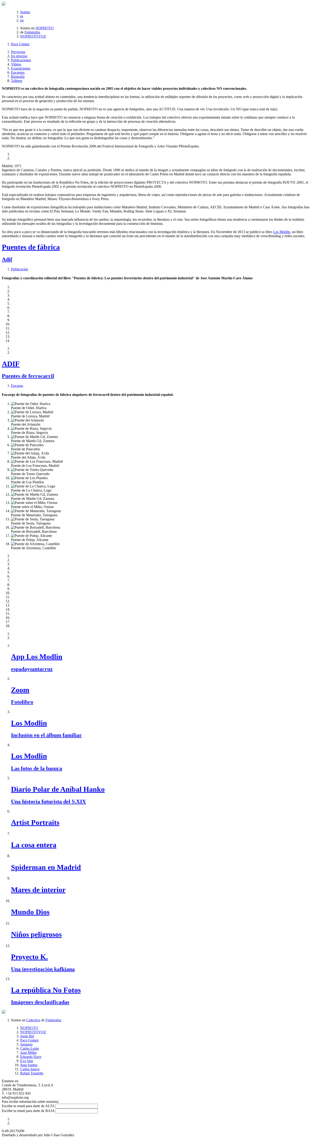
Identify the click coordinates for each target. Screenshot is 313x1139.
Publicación (19, 269)
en (22, 20)
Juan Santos (28, 1065)
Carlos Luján (29, 1048)
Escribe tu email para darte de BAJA (28, 1111)
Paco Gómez (20, 44)
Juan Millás (28, 1053)
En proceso (19, 56)
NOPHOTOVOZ (33, 36)
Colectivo (33, 1020)
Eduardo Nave (30, 1057)
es (21, 16)
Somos (25, 12)
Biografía (18, 77)
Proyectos (18, 52)
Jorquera (26, 1044)
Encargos (18, 72)
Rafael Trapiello (31, 1073)
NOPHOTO (45, 28)
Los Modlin (281, 232)
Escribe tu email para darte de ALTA (28, 1106)
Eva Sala (26, 1061)
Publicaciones (21, 60)
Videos (16, 64)
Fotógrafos (32, 32)
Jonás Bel (27, 1036)
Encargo (17, 386)
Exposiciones (20, 68)
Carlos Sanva (29, 1069)
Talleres (16, 81)
